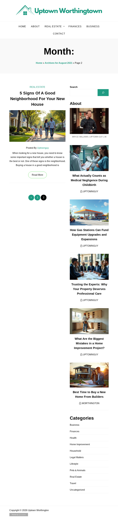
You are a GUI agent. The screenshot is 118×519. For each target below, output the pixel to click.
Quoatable (22, 514)
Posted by (37, 148)
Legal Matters (77, 457)
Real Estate (53, 26)
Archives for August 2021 (58, 63)
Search (74, 87)
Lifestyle (74, 464)
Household (75, 451)
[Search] (103, 92)
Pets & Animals (77, 470)
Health (73, 438)
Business (93, 26)
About (35, 26)
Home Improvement (80, 444)
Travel (73, 483)
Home (22, 26)
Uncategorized (77, 490)
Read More (37, 175)
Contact (59, 33)
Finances (75, 26)
